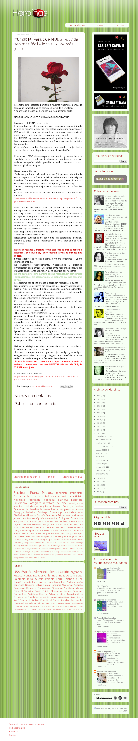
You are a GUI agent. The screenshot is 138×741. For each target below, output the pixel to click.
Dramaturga (56, 512)
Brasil (54, 575)
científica (26, 518)
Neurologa (55, 545)
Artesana (18, 533)
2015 (99, 433)
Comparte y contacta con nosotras (26, 724)
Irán (51, 582)
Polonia (49, 579)
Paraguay (78, 591)
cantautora (78, 530)
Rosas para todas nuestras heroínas (49, 521)
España (27, 571)
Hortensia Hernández (43, 386)
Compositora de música (45, 542)
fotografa (44, 539)
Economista (77, 518)
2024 (99, 402)
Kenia (42, 600)
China (16, 591)
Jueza (80, 521)
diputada (56, 533)
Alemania (41, 571)
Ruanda (79, 609)
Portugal (70, 582)
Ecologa (79, 542)
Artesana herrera (41, 548)
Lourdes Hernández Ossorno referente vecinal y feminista (116, 217)
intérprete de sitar (21, 557)
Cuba (79, 579)
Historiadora (31, 506)
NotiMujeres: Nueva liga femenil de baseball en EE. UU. (115, 604)
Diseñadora (19, 515)
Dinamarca (57, 588)
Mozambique (30, 603)
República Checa (75, 594)
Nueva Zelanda (28, 597)
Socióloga (68, 506)
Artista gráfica (61, 536)
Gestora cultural (28, 545)
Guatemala (19, 588)
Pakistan (40, 603)
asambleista (66, 551)
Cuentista (24, 527)
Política (49, 496)
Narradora (36, 524)
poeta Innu (33, 557)
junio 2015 (100, 456)
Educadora (20, 503)
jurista (17, 518)
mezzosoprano (66, 524)
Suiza (79, 575)
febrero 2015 (101, 470)
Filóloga (17, 530)
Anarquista (18, 521)
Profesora (34, 500)
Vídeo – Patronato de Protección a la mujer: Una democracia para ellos (110, 622)
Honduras (56, 584)
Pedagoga (19, 512)
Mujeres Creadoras (22, 524)
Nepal (49, 600)
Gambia (79, 603)
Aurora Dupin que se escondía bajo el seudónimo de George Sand (114, 275)
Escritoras (18, 551)
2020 (99, 416)
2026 (99, 395)
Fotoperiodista (47, 536)
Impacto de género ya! (106, 651)
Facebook (14, 731)
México (18, 575)
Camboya (50, 606)
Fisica (37, 536)
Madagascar (67, 609)
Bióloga (45, 524)
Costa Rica (59, 582)
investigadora (76, 503)
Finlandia (69, 579)
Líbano (17, 603)
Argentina (76, 572)
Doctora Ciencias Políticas (72, 548)
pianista (63, 500)
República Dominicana (38, 588)
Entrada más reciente (27, 477)
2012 (99, 485)
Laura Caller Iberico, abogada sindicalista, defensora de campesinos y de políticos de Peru (116, 237)
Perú (59, 579)
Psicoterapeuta (29, 530)
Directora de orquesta (60, 530)
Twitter (12, 735)
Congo (73, 603)
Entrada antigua (73, 477)
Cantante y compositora (24, 542)
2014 (99, 478)
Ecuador (38, 575)
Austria (70, 575)
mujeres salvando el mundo (108, 568)
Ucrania (67, 591)
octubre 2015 (101, 443)
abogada (49, 500)
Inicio (51, 477)
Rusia (30, 579)
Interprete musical (43, 545)
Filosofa (41, 515)
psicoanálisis (54, 539)
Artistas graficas (55, 548)
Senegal (38, 597)
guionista (69, 509)
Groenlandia (24, 609)
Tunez (73, 597)
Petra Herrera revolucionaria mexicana (115, 294)
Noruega (29, 584)
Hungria (43, 594)
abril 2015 (100, 463)
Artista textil (43, 530)
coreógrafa (38, 518)
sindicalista (70, 512)
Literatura (50, 527)
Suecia (39, 579)
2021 (99, 413)
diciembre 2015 (102, 436)
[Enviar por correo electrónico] (61, 386)
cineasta (78, 515)
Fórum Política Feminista (106, 618)
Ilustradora (57, 509)
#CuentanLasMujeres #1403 (115, 571)
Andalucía (33, 594)
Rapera (79, 536)
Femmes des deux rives (106, 671)
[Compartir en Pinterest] (71, 386)
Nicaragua (67, 584)
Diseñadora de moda (66, 542)
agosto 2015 (101, 450)
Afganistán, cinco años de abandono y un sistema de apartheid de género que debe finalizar (111, 590)
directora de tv (70, 554)
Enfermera (51, 515)
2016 (99, 430)
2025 (99, 399)
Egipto (46, 591)
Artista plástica (65, 515)
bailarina (30, 512)
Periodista (76, 493)
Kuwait (59, 609)
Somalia (56, 600)
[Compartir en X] (66, 386)
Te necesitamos (17, 727)
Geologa (17, 545)
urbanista (78, 527)
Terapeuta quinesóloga (50, 551)
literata (70, 527)
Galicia (38, 584)
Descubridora (28, 533)
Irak (44, 597)
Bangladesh (34, 606)
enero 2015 (101, 474)
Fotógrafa (35, 503)
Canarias (59, 597)
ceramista (72, 521)
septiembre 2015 (103, 446)
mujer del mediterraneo (106, 600)
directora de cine (55, 503)
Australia (78, 584)
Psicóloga (42, 512)
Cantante (19, 496)
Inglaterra (61, 594)
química (79, 509)
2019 (99, 419)
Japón (80, 582)
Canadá (17, 582)
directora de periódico (53, 554)
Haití (46, 609)
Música (56, 506)
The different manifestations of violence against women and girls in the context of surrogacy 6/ (116, 638)
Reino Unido (59, 571)
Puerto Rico (20, 594)
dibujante (31, 515)
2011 (99, 488)
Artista (39, 496)
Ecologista (64, 518)
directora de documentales (31, 554)
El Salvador (27, 591)
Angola (67, 603)
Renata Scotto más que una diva (114, 367)
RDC (73, 609)
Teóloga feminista (30, 539)
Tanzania (53, 603)
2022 (99, 409)
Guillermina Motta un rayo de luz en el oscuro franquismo (115, 330)
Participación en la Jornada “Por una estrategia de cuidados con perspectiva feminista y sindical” (115, 658)
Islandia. (79, 600)
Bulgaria (17, 597)
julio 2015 (100, 453)
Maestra (18, 506)
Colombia (19, 579)
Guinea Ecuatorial (37, 609)
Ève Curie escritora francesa (112, 310)
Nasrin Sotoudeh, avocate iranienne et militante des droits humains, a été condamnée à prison (115, 677)
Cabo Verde (25, 600)
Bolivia (46, 584)
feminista (62, 493)
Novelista (19, 500)
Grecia (38, 591)
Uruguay (43, 582)
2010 (99, 491)
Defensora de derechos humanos (32, 509)
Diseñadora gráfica (43, 533)
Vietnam (26, 606)
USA (17, 571)
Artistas (80, 539)
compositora (63, 496)
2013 (99, 481)
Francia (27, 575)
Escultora (77, 500)
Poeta (34, 492)
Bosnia (43, 606)
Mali (22, 603)
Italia (62, 575)
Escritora (20, 492)
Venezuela (19, 584)
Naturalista (60, 527)
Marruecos (56, 591)
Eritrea (16, 609)
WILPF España (102, 586)
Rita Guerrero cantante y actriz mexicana (115, 254)
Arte (80, 512)
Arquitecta (45, 506)
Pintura (27, 521)
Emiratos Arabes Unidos (73, 606)
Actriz (30, 496)
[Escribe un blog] (64, 386)
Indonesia (18, 606)
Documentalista (37, 527)
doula (80, 554)
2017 (99, 426)
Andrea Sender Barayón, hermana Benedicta (115, 197)
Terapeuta (35, 551)
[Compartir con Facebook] (69, 386)
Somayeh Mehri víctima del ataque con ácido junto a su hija (116, 349)
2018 (99, 423)
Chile (47, 575)
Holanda (27, 582)
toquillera (42, 557)
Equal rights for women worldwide (111, 631)
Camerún (58, 606)
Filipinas (66, 597)
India (34, 582)
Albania (61, 603)
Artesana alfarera (68, 539)
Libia (72, 600)
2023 (99, 406)
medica (79, 506)
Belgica (52, 594)
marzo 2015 (101, 467)
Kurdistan (52, 609)
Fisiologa (26, 551)
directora (55, 524)
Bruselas (65, 600)
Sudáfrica (69, 588)
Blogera (72, 536)
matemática (51, 518)
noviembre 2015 (102, 439)
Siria (47, 603)
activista (77, 496)
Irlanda (79, 588)
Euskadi (35, 600)
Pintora (47, 492)
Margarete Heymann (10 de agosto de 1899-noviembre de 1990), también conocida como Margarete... (110, 140)
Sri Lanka (51, 597)
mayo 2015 (100, 460)
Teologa (17, 539)
